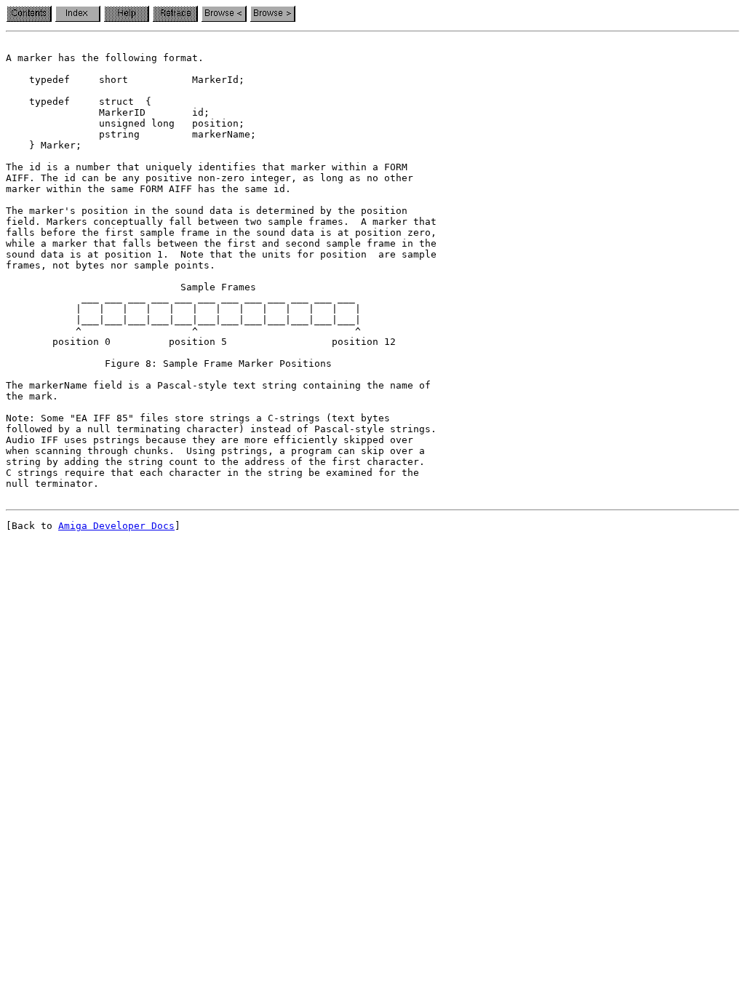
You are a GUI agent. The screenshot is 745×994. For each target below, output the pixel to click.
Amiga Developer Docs (116, 525)
